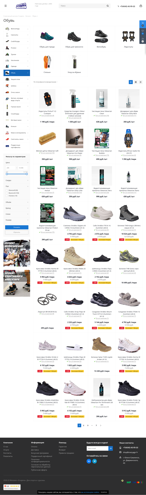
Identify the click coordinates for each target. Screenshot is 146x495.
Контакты (7, 453)
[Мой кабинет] (141, 5)
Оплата (34, 446)
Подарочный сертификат (41, 456)
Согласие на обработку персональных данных (40, 465)
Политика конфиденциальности (40, 460)
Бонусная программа (40, 453)
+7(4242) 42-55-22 (127, 6)
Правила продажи (66, 453)
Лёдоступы (128, 47)
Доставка (35, 450)
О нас (5, 446)
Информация (37, 442)
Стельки (47, 72)
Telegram (94, 461)
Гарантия (63, 446)
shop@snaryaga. (129, 452)
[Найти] (107, 6)
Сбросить (16, 232)
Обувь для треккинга (74, 47)
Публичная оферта (39, 470)
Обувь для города (47, 47)
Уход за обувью (74, 72)
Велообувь (101, 47)
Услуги (6, 450)
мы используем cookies (90, 492)
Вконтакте (89, 461)
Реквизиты (8, 456)
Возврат (62, 450)
